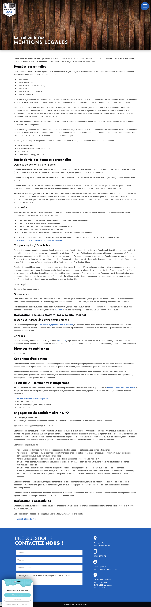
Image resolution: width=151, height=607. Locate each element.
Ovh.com (62, 340)
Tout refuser (17, 599)
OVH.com (59, 310)
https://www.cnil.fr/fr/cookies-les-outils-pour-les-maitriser (38, 240)
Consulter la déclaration (26, 519)
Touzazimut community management (32, 399)
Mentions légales (81, 604)
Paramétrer (24, 604)
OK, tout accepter (17, 595)
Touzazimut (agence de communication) (56, 325)
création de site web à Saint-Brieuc (120, 388)
